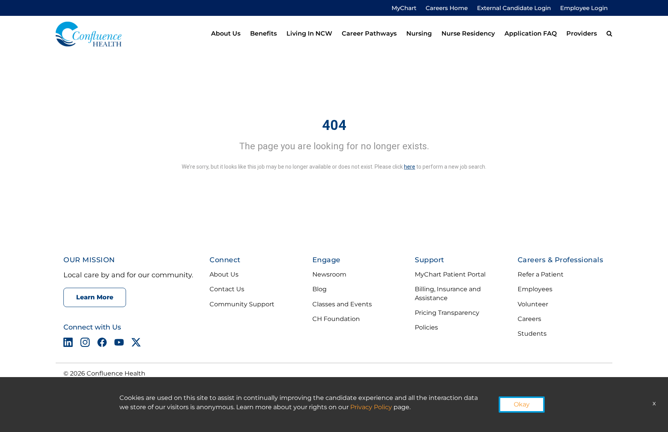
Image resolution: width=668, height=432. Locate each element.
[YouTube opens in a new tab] (119, 344)
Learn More (94, 297)
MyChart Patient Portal (450, 274)
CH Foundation (336, 319)
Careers (529, 319)
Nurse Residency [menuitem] (468, 33)
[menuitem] (609, 34)
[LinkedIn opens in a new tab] (68, 344)
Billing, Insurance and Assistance (448, 293)
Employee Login (584, 8)
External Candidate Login (514, 8)
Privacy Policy (371, 407)
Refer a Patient (541, 274)
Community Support (242, 304)
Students (532, 333)
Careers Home (447, 8)
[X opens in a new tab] (136, 344)
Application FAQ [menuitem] (530, 33)
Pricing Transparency (447, 312)
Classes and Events (342, 304)
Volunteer (533, 304)
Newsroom (329, 274)
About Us (224, 274)
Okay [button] (522, 404)
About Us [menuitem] (225, 33)
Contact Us (227, 289)
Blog (319, 289)
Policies (426, 327)
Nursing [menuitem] (419, 33)
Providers (581, 33)
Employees (535, 289)
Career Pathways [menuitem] (369, 33)
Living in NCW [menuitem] (309, 33)
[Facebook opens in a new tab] (102, 344)
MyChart (404, 8)
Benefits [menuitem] (263, 33)
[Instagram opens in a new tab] (85, 344)
